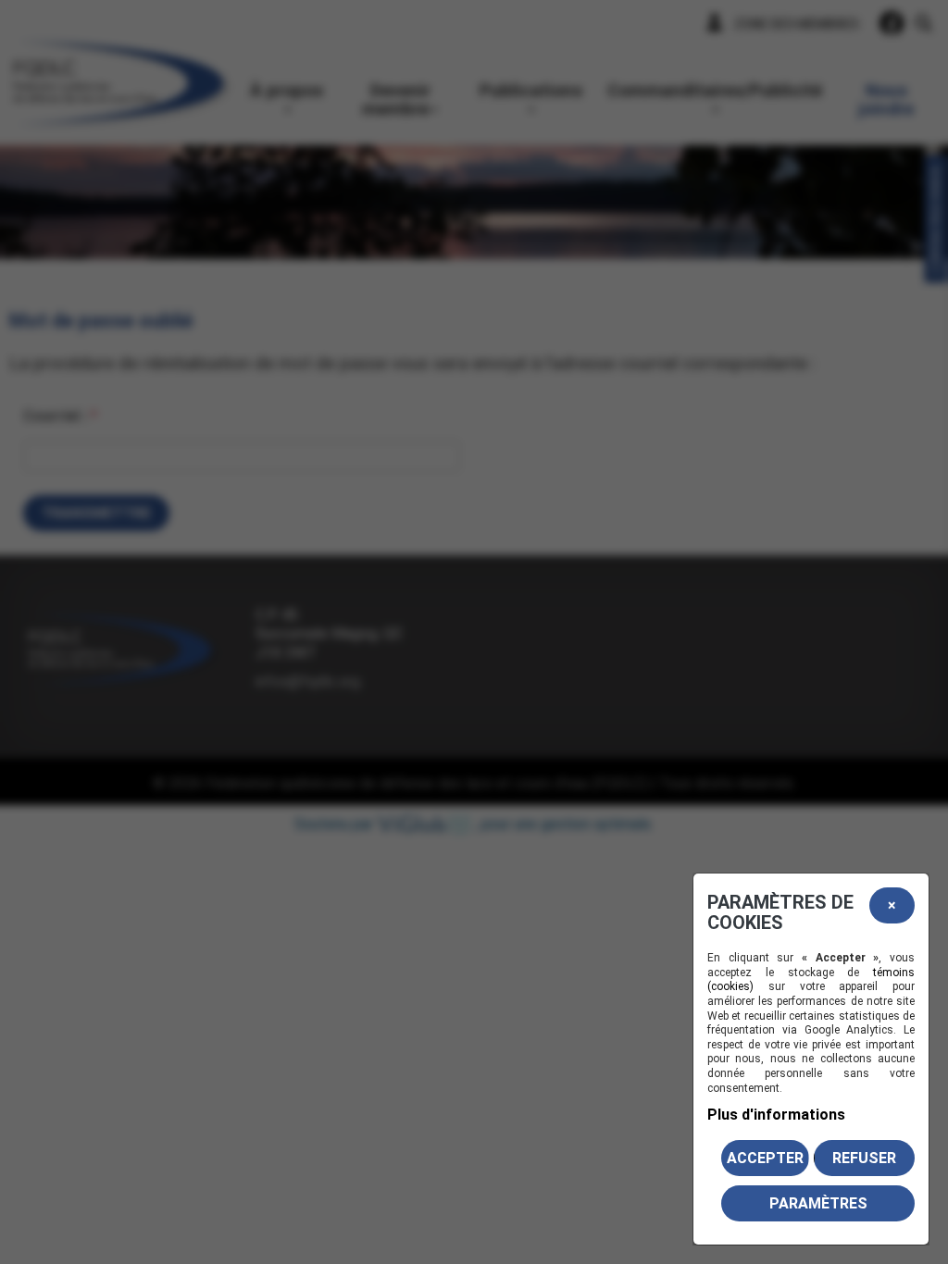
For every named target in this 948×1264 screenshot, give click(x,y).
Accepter (765, 1158)
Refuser (864, 1158)
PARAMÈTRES (818, 1203)
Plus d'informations (776, 1114)
